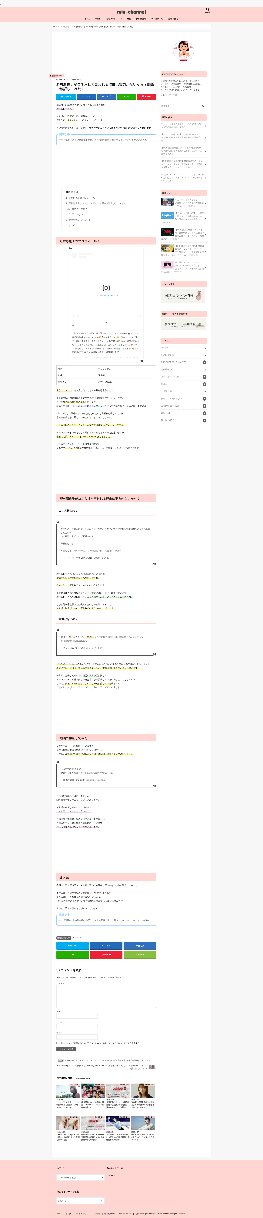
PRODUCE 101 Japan (174, 362)
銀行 (165, 413)
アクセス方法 (110, 19)
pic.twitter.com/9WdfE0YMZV (99, 773)
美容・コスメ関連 (171, 398)
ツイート (110, 1175)
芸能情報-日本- (64, 938)
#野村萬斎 (104, 551)
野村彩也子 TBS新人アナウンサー (86, 357)
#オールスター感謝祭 (88, 551)
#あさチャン (137, 637)
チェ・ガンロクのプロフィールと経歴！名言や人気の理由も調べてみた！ (181, 125)
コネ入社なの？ (77, 209)
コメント (60, 983)
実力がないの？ (77, 214)
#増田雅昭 (113, 637)
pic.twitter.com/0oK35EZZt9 (74, 641)
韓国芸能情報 (141, 19)
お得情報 (166, 369)
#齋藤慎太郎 (124, 637)
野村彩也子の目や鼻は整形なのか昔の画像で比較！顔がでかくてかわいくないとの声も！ (105, 140)
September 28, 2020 (93, 648)
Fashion (166, 348)
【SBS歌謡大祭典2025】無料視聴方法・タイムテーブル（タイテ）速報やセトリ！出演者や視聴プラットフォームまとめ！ (181, 164)
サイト (59, 1033)
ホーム (87, 19)
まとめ (70, 225)
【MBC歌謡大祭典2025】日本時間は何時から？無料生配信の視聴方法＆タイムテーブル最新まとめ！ (181, 151)
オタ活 (97, 19)
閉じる (74, 192)
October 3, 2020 (101, 558)
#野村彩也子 (115, 551)
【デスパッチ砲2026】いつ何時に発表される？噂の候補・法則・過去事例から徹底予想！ (180, 137)
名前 (59, 1011)
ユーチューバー (170, 377)
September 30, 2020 (95, 780)
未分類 (166, 391)
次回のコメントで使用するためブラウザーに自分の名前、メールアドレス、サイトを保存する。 (100, 1043)
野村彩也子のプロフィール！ (81, 198)
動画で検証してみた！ (78, 220)
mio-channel (131, 11)
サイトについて (157, 19)
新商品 (165, 384)
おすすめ (78, 938)
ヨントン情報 (126, 19)
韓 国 (167, 420)
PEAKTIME (168, 355)
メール (59, 1022)
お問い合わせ (173, 19)
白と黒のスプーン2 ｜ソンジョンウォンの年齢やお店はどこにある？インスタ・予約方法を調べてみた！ (182, 177)
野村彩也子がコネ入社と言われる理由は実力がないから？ (96, 203)
